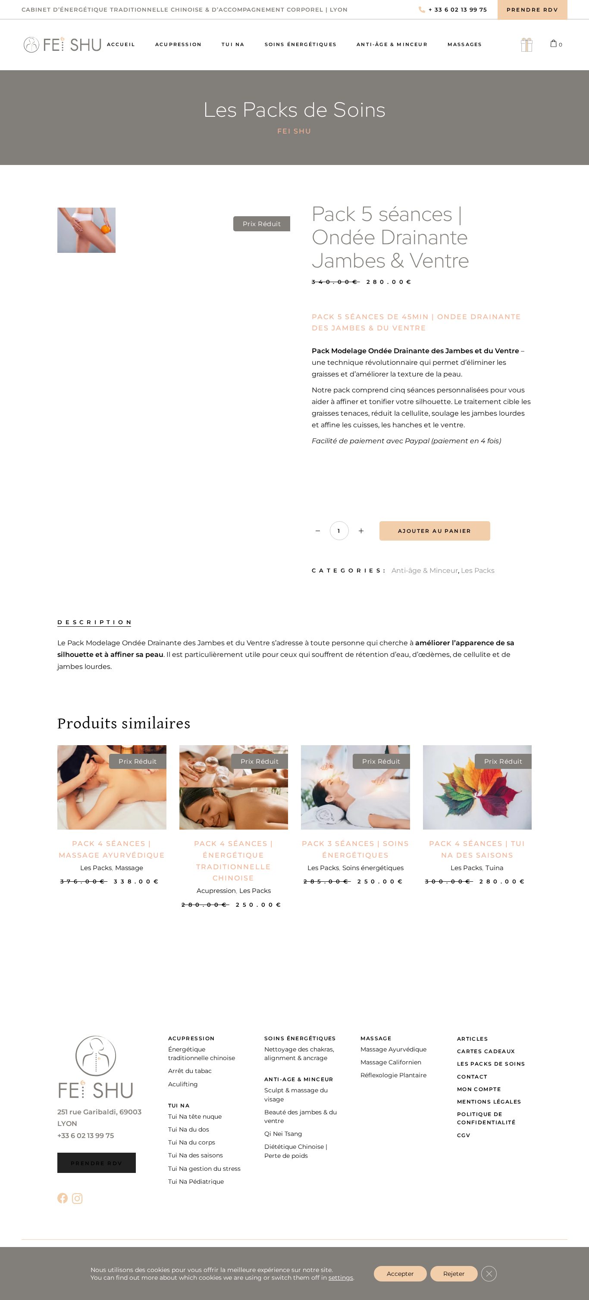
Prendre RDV (96, 1163)
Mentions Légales (489, 1101)
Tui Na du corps (191, 1142)
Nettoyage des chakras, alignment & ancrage (299, 1053)
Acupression (216, 890)
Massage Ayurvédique (393, 1049)
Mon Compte (479, 1089)
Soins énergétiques (373, 868)
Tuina (495, 868)
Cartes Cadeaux (486, 1051)
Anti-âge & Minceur (425, 570)
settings (341, 1277)
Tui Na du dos (188, 1129)
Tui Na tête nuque (195, 1116)
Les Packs (478, 570)
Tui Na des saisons (195, 1155)
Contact (472, 1076)
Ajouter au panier (435, 531)
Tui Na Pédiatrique (196, 1181)
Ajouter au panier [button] (112, 881)
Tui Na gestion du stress (204, 1168)
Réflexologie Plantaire (393, 1075)
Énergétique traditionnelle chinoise (201, 1053)
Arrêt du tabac (190, 1071)
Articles (473, 1039)
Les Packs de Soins (491, 1064)
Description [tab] (96, 622)
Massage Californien (390, 1062)
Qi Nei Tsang (283, 1134)
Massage (129, 868)
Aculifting (183, 1084)
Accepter (400, 1274)
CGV (463, 1135)
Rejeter (454, 1274)
